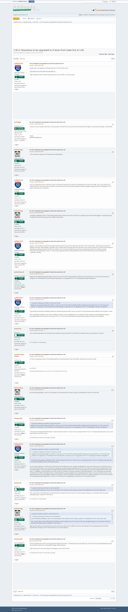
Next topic (111, 54)
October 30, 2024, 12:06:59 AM (36, 356)
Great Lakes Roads (19, 355)
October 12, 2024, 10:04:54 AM (36, 65)
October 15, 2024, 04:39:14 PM (36, 299)
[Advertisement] (64, 36)
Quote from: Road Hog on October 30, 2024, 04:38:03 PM (45, 488)
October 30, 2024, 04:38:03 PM (36, 389)
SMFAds (13, 610)
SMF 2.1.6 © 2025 (15, 608)
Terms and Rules (107, 608)
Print (112, 58)
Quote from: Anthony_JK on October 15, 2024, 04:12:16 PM (46, 303)
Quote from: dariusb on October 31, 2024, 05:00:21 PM (45, 514)
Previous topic (103, 54)
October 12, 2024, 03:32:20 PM (36, 151)
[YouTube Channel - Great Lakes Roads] (15, 380)
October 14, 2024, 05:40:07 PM (36, 182)
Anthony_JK (20, 272)
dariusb (18, 329)
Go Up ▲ (114, 608)
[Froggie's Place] (15, 142)
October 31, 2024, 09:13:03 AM (36, 420)
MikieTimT (19, 63)
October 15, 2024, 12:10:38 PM (36, 243)
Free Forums (19, 610)
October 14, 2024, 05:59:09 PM (36, 212)
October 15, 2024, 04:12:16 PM (36, 273)
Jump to (92, 598)
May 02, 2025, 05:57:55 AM (35, 540)
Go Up (14, 591)
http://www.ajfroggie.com (36, 137)
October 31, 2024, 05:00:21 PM (36, 484)
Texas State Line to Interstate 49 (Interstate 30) (42, 71)
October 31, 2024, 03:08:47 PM (36, 446)
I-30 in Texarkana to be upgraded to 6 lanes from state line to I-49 (46, 63)
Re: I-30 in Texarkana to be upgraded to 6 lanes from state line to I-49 (47, 122)
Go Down (15, 58)
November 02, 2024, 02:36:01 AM (37, 510)
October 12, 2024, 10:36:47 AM (36, 124)
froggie (18, 122)
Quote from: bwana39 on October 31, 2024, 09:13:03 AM (45, 449)
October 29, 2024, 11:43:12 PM (36, 330)
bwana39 (19, 418)
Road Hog (19, 150)
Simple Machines (23, 608)
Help (101, 608)
